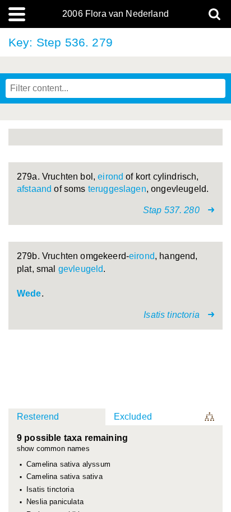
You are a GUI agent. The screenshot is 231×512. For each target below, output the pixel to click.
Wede (29, 293)
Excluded (133, 416)
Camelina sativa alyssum (68, 464)
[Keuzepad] (210, 416)
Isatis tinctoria (50, 490)
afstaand (34, 189)
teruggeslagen (117, 189)
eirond (110, 176)
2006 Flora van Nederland (115, 14)
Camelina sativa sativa (64, 477)
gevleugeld (81, 269)
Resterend (38, 416)
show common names (53, 449)
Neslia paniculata (55, 502)
